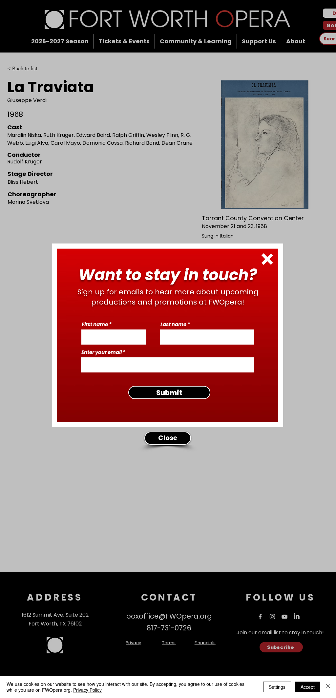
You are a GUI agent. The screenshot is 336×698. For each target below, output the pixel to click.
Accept (308, 687)
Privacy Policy (87, 690)
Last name (173, 324)
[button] (267, 259)
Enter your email (101, 352)
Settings (277, 687)
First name (95, 324)
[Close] (328, 687)
